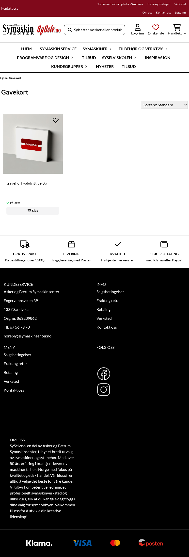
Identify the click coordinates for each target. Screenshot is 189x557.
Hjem (3, 78)
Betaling (103, 309)
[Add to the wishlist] (56, 120)
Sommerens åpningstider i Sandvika (120, 4)
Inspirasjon (157, 57)
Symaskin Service (58, 48)
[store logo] (31, 29)
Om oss (147, 12)
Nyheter (105, 66)
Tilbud (89, 57)
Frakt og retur (108, 300)
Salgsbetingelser (110, 291)
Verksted (180, 4)
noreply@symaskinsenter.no (27, 336)
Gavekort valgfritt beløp (26, 183)
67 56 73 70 (20, 327)
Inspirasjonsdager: (159, 4)
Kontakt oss (9, 8)
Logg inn (180, 12)
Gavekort (15, 78)
